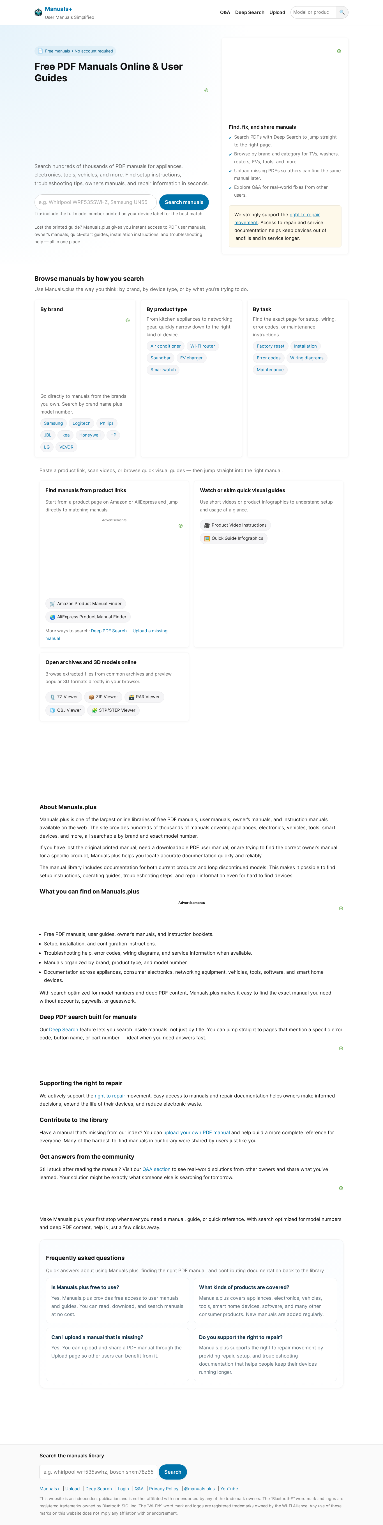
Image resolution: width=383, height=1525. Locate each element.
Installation (305, 345)
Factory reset (271, 345)
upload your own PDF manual (196, 1132)
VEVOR (66, 447)
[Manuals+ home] (38, 12)
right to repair (110, 1096)
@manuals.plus (199, 1488)
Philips (107, 423)
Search (172, 1472)
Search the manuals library (72, 1456)
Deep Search (249, 12)
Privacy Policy (164, 1488)
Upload (277, 12)
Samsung (53, 423)
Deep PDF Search (109, 630)
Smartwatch (163, 369)
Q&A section (156, 1169)
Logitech (82, 423)
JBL (48, 435)
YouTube (229, 1488)
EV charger (191, 357)
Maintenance (270, 369)
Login (123, 1488)
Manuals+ (58, 8)
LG (47, 447)
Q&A (225, 12)
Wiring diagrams (307, 357)
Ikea (65, 435)
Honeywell (90, 435)
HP (113, 435)
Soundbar (161, 357)
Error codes (269, 357)
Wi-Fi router (202, 345)
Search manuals (184, 202)
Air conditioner (166, 345)
